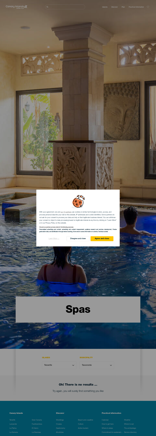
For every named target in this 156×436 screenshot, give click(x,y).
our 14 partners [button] (66, 212)
